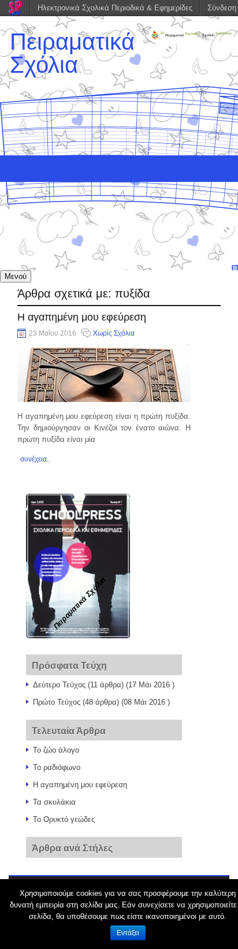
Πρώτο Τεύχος (56, 702)
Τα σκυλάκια (54, 802)
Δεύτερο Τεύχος (59, 684)
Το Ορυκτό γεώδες (64, 819)
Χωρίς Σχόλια (114, 333)
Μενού (16, 276)
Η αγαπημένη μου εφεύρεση (81, 317)
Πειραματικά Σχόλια (72, 53)
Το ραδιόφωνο (56, 767)
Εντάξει (128, 933)
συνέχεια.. (35, 459)
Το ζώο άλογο (56, 750)
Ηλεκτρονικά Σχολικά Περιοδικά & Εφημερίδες (115, 7)
